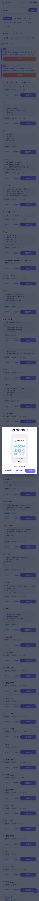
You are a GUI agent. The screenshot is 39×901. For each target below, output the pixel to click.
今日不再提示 (19, 471)
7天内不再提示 (8, 471)
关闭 (30, 471)
